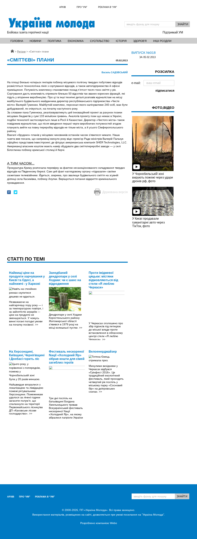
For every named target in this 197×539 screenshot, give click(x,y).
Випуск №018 (143, 53)
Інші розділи (162, 40)
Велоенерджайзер (103, 351)
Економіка (75, 40)
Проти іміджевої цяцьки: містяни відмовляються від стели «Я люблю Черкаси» (103, 280)
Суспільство (99, 40)
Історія (121, 40)
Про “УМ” (82, 7)
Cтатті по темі (26, 259)
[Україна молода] (51, 23)
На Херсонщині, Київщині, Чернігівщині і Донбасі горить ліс (26, 355)
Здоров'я (140, 40)
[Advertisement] (67, 226)
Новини (35, 40)
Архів (62, 7)
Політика (54, 40)
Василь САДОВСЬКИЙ (115, 72)
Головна (16, 40)
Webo (113, 523)
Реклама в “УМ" (107, 7)
